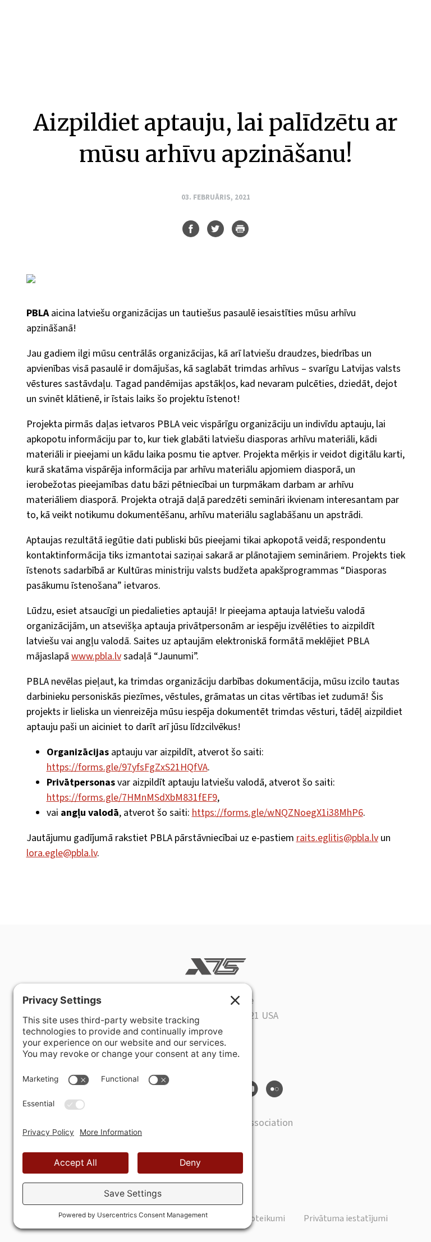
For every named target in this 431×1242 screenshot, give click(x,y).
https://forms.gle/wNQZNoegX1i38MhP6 (277, 813)
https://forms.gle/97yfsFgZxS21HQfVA (127, 767)
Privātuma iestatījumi (346, 1218)
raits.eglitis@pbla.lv (337, 838)
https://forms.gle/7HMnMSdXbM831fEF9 (132, 798)
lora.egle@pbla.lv (61, 853)
